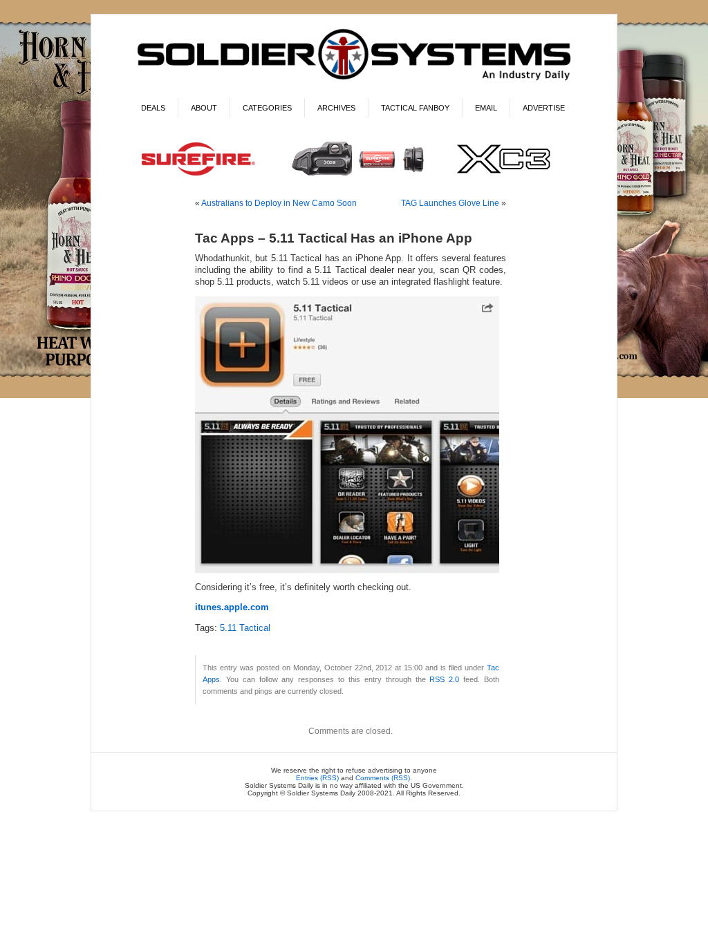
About (204, 108)
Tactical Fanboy (415, 108)
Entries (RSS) (317, 778)
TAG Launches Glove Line (450, 203)
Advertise (544, 108)
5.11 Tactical (245, 628)
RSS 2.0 (444, 679)
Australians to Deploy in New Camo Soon (279, 203)
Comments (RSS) (382, 778)
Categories (267, 108)
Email (486, 108)
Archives (336, 108)
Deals (153, 108)
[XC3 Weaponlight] (354, 177)
